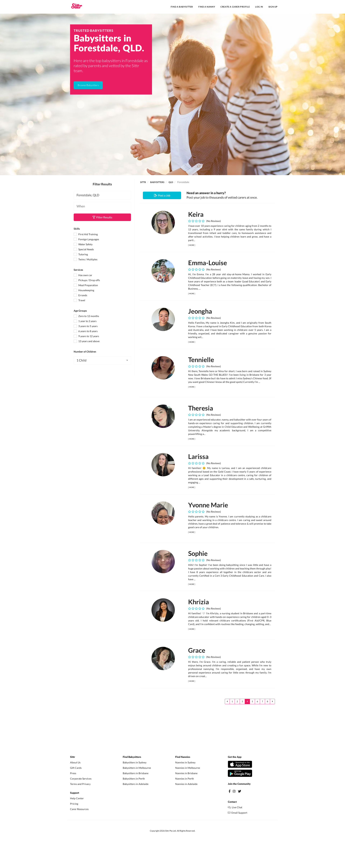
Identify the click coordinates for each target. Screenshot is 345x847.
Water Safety (85, 244)
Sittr (143, 182)
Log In (259, 6)
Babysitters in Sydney (134, 762)
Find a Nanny (206, 6)
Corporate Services (80, 778)
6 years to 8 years (88, 331)
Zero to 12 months (88, 316)
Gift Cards (76, 767)
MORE (191, 245)
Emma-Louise (207, 263)
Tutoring (83, 254)
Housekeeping (86, 290)
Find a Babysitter (182, 6)
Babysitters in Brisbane (135, 773)
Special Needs (86, 249)
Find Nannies (182, 757)
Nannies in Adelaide (186, 783)
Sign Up (273, 6)
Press (73, 773)
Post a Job (163, 195)
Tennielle (201, 359)
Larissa (198, 456)
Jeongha (200, 311)
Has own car (85, 275)
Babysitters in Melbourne (137, 767)
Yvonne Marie (208, 505)
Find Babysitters (132, 757)
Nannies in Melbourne (187, 767)
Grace (196, 650)
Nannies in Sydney (185, 762)
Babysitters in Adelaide (135, 783)
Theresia (200, 408)
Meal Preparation (88, 285)
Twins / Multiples (87, 259)
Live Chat (236, 807)
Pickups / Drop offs (89, 280)
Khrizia (198, 602)
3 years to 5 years (88, 326)
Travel (81, 300)
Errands (82, 295)
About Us (75, 762)
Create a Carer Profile (235, 6)
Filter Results (103, 217)
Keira (196, 214)
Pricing (74, 803)
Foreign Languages (88, 239)
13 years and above (89, 341)
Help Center (77, 798)
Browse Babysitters (88, 85)
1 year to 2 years (87, 321)
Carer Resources (79, 809)
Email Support (238, 812)
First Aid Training (88, 234)
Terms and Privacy (80, 783)
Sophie (198, 553)
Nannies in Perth (184, 778)
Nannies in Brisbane (186, 773)
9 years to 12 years (88, 336)
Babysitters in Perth (134, 778)
